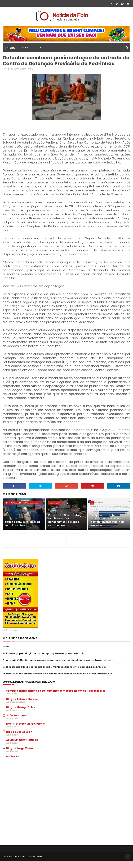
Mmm (6, 646)
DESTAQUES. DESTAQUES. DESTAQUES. (23, 502)
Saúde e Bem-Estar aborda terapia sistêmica (22, 523)
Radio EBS (12, 756)
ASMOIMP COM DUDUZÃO (22, 740)
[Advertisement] (32, 787)
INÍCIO (10, 48)
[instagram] (128, 4)
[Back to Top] (127, 856)
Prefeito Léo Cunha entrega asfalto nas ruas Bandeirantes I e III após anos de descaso (65, 520)
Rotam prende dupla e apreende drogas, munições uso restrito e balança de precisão (55, 667)
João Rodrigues (16, 715)
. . (92, 502)
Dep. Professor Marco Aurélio (25, 723)
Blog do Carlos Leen (19, 732)
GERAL (30, 69)
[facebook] (112, 4)
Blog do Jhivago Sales (20, 707)
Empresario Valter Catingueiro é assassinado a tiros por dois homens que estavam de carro (58, 660)
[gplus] (122, 4)
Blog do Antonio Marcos (22, 699)
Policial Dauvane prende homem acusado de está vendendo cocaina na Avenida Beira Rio (57, 673)
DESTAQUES (20, 69)
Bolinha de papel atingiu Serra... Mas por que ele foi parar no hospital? (45, 653)
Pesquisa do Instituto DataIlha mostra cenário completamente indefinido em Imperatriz (108, 520)
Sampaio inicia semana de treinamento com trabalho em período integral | (56, 690)
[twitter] (116, 4)
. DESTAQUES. (55, 502)
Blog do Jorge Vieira (19, 748)
